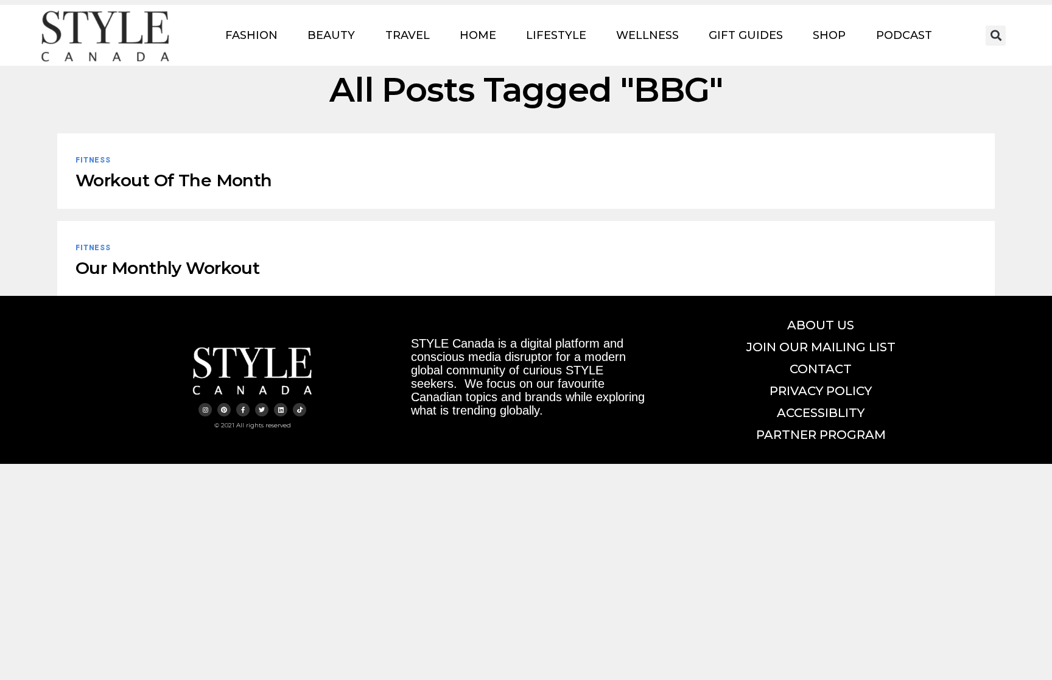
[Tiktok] (299, 409)
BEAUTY (331, 35)
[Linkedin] (280, 409)
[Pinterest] (224, 409)
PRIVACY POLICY (821, 391)
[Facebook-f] (243, 409)
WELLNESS (647, 35)
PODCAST (904, 35)
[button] (996, 36)
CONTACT (821, 369)
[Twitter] (261, 409)
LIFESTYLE (556, 35)
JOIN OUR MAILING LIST (821, 347)
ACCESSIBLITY (820, 412)
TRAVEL (407, 35)
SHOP (829, 35)
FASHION (251, 35)
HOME (478, 35)
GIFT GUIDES (746, 35)
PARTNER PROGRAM (821, 434)
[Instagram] (205, 409)
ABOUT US (820, 325)
